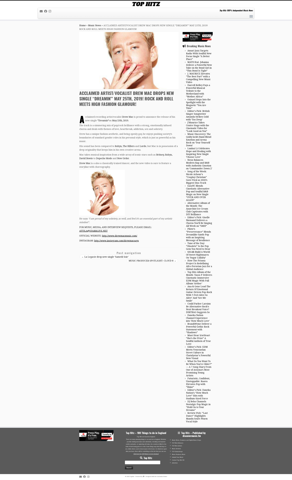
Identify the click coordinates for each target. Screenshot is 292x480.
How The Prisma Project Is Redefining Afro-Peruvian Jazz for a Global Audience (199, 264)
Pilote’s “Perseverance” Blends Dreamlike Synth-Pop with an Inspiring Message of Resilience (198, 235)
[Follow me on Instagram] (51, 11)
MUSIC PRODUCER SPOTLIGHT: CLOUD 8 (152, 260)
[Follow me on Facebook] (46, 11)
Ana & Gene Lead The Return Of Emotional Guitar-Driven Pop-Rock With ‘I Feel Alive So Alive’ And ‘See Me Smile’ (199, 293)
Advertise (175, 463)
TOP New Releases (177, 443)
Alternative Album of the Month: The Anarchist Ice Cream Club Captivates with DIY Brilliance (198, 209)
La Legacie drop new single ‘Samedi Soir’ (105, 256)
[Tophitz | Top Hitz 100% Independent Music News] (146, 4)
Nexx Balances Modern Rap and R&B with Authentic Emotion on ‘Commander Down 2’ (199, 164)
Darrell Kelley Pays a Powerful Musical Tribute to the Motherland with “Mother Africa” (198, 91)
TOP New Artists (177, 446)
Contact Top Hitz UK (178, 460)
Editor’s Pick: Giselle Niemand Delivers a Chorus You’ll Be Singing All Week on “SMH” (199, 221)
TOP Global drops (177, 451)
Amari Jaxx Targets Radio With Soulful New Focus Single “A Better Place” (198, 55)
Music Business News (178, 454)
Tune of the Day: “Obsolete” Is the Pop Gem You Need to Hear (198, 246)
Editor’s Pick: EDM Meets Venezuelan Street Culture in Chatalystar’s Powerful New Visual (198, 352)
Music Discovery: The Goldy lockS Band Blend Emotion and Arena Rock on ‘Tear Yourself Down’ (198, 140)
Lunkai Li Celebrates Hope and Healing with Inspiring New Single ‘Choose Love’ (198, 152)
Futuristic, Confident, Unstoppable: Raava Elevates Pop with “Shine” (198, 382)
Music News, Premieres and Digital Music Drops (186, 440)
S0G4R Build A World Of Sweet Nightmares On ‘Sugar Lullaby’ (198, 255)
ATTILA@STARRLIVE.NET (93, 230)
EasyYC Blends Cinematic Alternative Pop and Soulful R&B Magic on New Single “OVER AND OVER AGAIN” (197, 192)
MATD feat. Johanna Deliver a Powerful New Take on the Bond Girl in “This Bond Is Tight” (199, 66)
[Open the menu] (251, 16)
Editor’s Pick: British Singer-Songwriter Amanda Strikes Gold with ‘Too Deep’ (198, 115)
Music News (94, 25)
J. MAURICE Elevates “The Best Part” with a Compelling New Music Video (198, 78)
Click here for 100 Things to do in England (146, 454)
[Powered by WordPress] (144, 476)
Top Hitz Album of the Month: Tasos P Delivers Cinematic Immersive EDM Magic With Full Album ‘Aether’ (199, 278)
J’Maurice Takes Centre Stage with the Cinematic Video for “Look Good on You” (197, 126)
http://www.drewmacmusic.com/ (119, 235)
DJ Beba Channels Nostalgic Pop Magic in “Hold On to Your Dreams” (198, 405)
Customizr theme (162, 476)
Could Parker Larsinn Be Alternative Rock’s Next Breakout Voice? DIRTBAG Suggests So (198, 308)
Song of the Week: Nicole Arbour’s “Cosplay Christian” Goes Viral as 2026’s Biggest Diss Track (196, 177)
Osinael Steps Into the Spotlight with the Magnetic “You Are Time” (198, 103)
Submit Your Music (177, 457)
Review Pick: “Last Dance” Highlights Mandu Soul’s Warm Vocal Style (197, 417)
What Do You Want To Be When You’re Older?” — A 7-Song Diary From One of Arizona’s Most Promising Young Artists (199, 368)
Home (82, 25)
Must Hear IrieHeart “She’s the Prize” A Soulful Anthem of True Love (198, 339)
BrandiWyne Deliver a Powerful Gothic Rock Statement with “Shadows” (198, 328)
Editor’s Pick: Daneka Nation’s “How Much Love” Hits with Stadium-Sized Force (198, 394)
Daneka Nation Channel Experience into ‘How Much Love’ (198, 318)
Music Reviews (176, 448)
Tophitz (132, 476)
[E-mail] (42, 11)
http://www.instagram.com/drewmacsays (116, 240)
